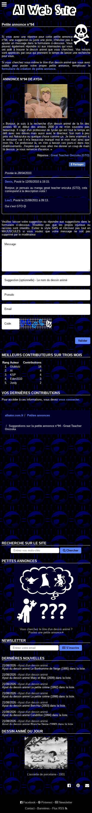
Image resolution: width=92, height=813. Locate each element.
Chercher (71, 550)
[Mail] (87, 786)
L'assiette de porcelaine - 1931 (46, 774)
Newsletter (65, 802)
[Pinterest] (78, 786)
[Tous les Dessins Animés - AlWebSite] (44, 16)
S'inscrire (72, 647)
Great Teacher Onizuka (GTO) (70, 155)
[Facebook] (69, 786)
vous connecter (69, 399)
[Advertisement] (46, 491)
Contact (30, 808)
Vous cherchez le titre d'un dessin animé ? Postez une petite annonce (46, 631)
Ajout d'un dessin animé (33, 665)
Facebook (29, 802)
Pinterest (46, 802)
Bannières (43, 808)
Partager (78, 164)
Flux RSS (58, 808)
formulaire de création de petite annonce (28, 68)
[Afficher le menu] (4, 5)
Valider (82, 340)
